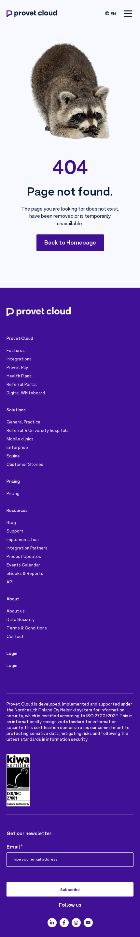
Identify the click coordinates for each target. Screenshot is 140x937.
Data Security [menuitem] (21, 620)
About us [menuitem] (16, 611)
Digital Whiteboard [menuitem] (26, 393)
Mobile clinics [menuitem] (20, 439)
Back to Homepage (70, 243)
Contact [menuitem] (15, 637)
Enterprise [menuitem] (17, 448)
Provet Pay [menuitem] (17, 368)
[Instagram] (76, 922)
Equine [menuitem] (13, 456)
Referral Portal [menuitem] (22, 385)
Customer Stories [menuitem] (25, 465)
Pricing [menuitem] (13, 494)
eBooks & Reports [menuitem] (25, 574)
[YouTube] (88, 922)
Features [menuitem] (16, 351)
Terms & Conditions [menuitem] (27, 628)
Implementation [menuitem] (23, 540)
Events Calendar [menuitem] (23, 565)
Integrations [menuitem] (19, 359)
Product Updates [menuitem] (24, 557)
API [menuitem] (10, 582)
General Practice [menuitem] (23, 422)
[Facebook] (64, 922)
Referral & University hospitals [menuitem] (38, 431)
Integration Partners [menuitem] (27, 548)
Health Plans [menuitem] (19, 376)
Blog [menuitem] (11, 523)
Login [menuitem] (12, 666)
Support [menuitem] (15, 531)
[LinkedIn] (52, 922)
